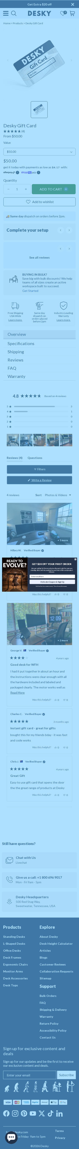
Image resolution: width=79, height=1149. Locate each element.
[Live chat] (11, 1137)
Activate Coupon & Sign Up (52, 581)
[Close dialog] (75, 559)
